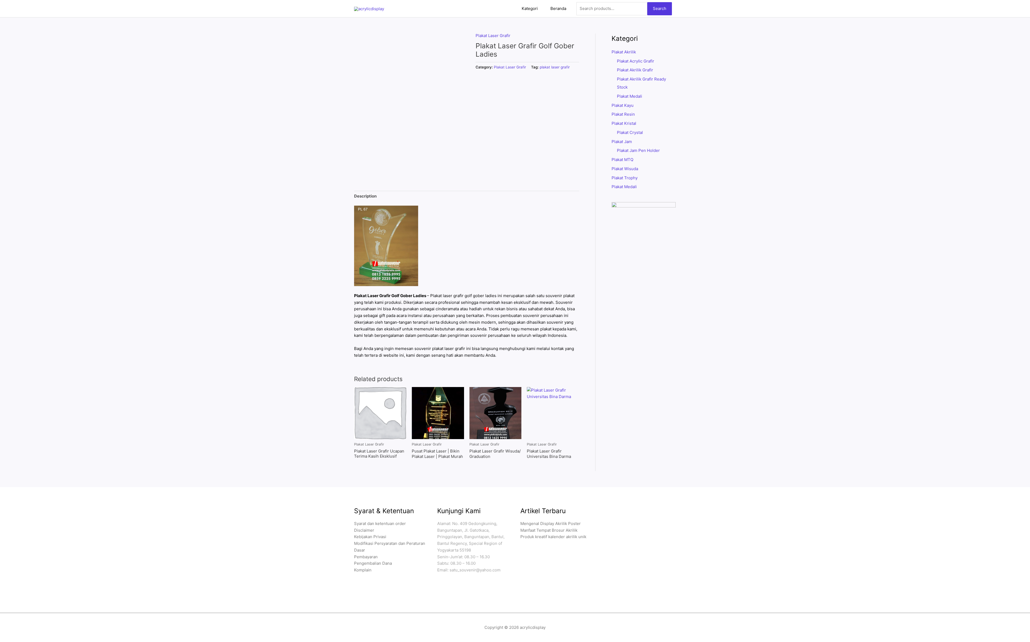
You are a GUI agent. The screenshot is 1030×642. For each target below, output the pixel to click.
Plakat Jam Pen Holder (638, 150)
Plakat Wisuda (625, 168)
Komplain (362, 569)
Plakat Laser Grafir (493, 35)
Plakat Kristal (624, 123)
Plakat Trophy (625, 177)
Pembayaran (366, 556)
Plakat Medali (629, 96)
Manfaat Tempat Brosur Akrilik (548, 530)
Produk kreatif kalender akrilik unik (553, 536)
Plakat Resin (623, 114)
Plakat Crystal (630, 132)
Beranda (558, 8)
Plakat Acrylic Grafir (635, 61)
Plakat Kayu (623, 105)
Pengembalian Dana (373, 563)
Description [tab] (365, 196)
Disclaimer (364, 530)
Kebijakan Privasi (370, 536)
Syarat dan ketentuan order (380, 523)
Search (659, 8)
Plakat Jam (622, 141)
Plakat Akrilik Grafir (635, 69)
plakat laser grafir (555, 67)
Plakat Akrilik (624, 51)
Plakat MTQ (622, 159)
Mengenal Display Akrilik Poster (550, 523)
